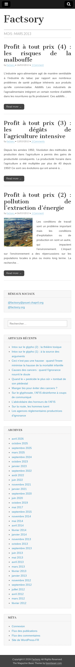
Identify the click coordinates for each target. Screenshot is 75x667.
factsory (11, 65)
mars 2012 (18, 598)
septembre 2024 (22, 457)
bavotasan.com (54, 663)
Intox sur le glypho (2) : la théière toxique (37, 346)
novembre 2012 (21, 580)
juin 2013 (17, 552)
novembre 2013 (21, 539)
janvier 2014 (19, 534)
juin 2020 (17, 498)
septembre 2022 (22, 470)
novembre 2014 (21, 516)
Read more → (14, 106)
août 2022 (18, 475)
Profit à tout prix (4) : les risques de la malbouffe (37, 53)
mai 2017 (17, 507)
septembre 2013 (22, 548)
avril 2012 (18, 594)
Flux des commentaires (26, 635)
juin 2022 (17, 479)
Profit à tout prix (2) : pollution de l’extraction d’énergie (37, 201)
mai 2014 (17, 521)
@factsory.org (16, 307)
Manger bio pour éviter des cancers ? (34, 388)
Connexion (18, 626)
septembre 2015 (22, 511)
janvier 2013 (19, 575)
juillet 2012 (18, 589)
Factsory (24, 19)
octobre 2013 (20, 543)
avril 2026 (18, 438)
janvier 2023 (19, 466)
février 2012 (19, 603)
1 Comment (38, 65)
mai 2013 (17, 557)
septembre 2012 (22, 584)
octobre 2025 (20, 443)
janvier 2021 (19, 488)
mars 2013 (18, 566)
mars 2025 (18, 452)
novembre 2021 (21, 484)
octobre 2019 (20, 502)
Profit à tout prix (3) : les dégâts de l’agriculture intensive (37, 129)
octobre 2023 (20, 461)
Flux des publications (24, 630)
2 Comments (38, 141)
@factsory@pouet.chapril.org (25, 302)
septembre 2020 (22, 493)
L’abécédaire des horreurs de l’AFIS (33, 401)
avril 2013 (18, 561)
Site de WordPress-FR (25, 640)
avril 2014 (18, 525)
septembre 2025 (22, 447)
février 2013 (19, 571)
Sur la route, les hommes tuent (30, 406)
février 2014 (19, 530)
